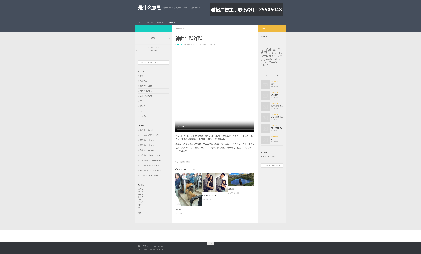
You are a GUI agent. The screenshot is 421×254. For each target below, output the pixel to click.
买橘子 (150, 150)
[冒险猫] (241, 179)
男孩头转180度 (155, 155)
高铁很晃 (143, 81)
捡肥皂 (140, 197)
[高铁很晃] (265, 95)
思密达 (140, 192)
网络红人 (159, 22)
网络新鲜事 (171, 22)
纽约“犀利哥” (154, 165)
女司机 (275, 53)
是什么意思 (149, 8)
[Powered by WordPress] (146, 249)
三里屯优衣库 (154, 175)
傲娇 (139, 208)
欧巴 (139, 205)
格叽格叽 (143, 170)
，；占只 (144, 135)
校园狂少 (272, 156)
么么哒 (140, 189)
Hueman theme (163, 249)
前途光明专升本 (146, 91)
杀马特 (140, 202)
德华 (141, 76)
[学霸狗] (188, 189)
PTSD (141, 101)
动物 (272, 49)
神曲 (187, 162)
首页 (140, 22)
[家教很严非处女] (265, 106)
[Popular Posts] (277, 75)
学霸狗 (178, 209)
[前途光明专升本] (265, 117)
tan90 (150, 130)
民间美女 (270, 59)
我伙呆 (270, 56)
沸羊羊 (142, 106)
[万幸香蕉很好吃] (265, 128)
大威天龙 (143, 116)
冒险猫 (231, 189)
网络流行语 (149, 22)
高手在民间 (270, 63)
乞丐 (264, 50)
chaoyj (180, 44)
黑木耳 (140, 213)
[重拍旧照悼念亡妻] (215, 182)
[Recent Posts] (266, 75)
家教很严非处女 (146, 86)
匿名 (141, 140)
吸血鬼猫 (156, 170)
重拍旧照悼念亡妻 (209, 195)
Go (141, 175)
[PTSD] (265, 140)
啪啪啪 (140, 194)
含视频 (182, 162)
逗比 (139, 200)
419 (139, 210)
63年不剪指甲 (155, 160)
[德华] (265, 84)
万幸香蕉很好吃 (146, 96)
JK (141, 111)
